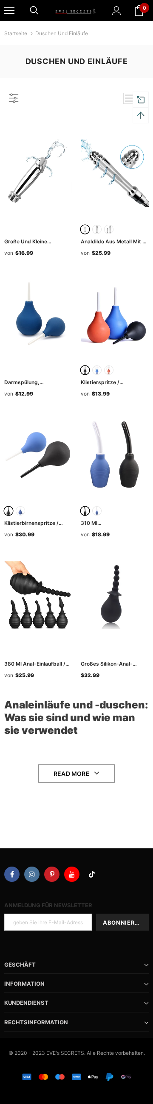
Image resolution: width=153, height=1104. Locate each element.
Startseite (15, 33)
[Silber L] (97, 229)
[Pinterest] (52, 874)
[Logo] (75, 10)
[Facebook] (12, 874)
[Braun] (109, 370)
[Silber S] (85, 229)
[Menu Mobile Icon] (9, 11)
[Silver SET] (109, 229)
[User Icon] (116, 10)
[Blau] (97, 370)
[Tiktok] (91, 874)
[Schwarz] (85, 370)
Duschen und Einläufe (61, 33)
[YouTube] (71, 874)
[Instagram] (32, 874)
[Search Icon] (34, 10)
